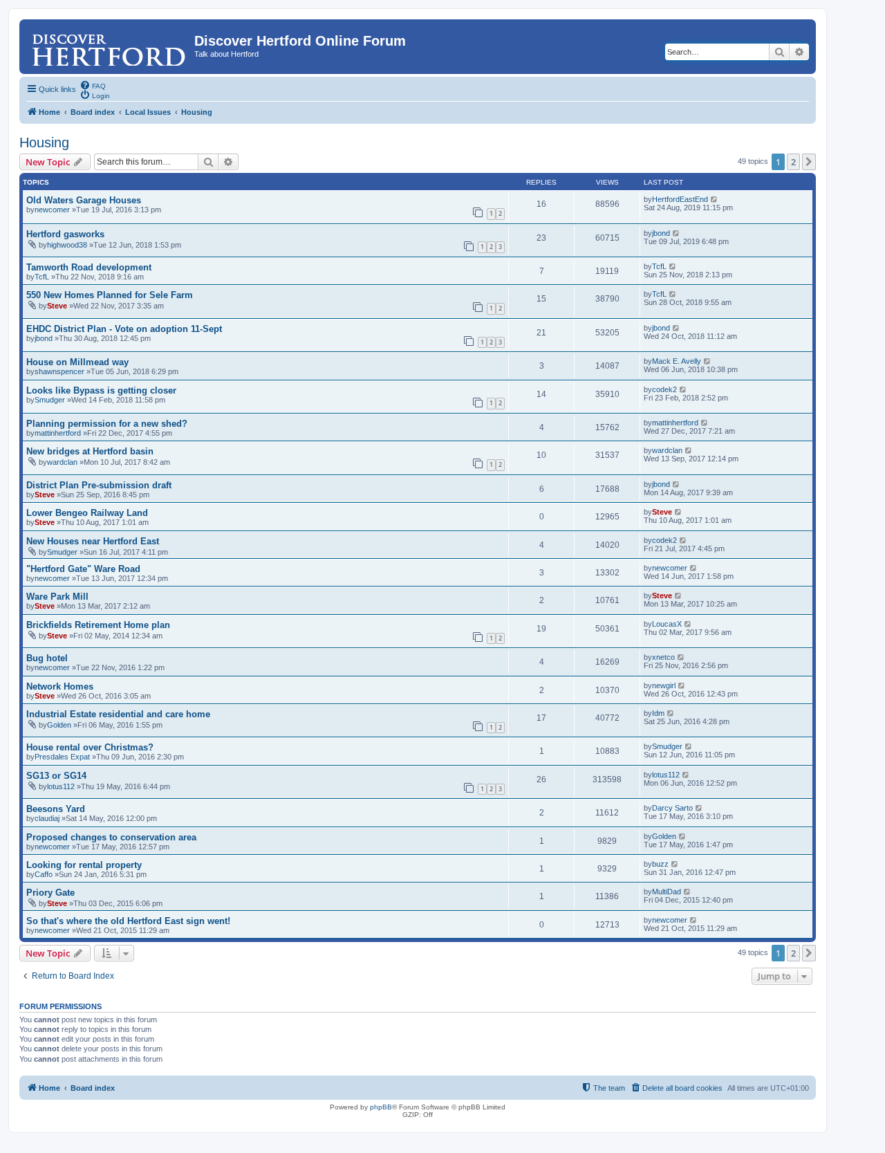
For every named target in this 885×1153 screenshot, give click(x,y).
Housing (44, 142)
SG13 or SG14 (56, 776)
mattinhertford (58, 433)
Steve (57, 306)
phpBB (381, 1107)
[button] (809, 162)
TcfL (42, 277)
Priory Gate (50, 892)
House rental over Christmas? (89, 747)
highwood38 (67, 245)
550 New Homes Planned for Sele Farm (109, 295)
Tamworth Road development (88, 267)
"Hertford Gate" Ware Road (83, 569)
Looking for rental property (84, 865)
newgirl (664, 685)
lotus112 (61, 786)
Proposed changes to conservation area (111, 837)
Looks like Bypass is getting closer (101, 390)
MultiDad (666, 891)
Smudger (50, 400)
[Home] (108, 45)
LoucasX (667, 624)
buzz (660, 864)
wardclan (62, 462)
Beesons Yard (55, 809)
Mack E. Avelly (676, 361)
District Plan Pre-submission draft (98, 485)
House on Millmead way (77, 362)
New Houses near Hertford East (92, 541)
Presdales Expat (62, 757)
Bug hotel (47, 658)
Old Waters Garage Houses (83, 200)
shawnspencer (59, 371)
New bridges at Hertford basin (89, 451)
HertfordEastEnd (680, 199)
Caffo (44, 874)
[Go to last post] (714, 199)
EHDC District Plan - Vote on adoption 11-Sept (124, 329)
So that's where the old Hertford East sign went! (128, 921)
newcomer (52, 209)
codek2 (664, 389)
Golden (59, 725)
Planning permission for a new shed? (106, 423)
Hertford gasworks (65, 234)
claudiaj (47, 818)
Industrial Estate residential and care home (118, 714)
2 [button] (793, 162)
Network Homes (59, 686)
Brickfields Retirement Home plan (98, 625)
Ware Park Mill (57, 596)
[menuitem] (93, 85)
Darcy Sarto (672, 808)
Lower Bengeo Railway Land (87, 513)
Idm (658, 713)
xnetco (663, 657)
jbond (661, 233)
